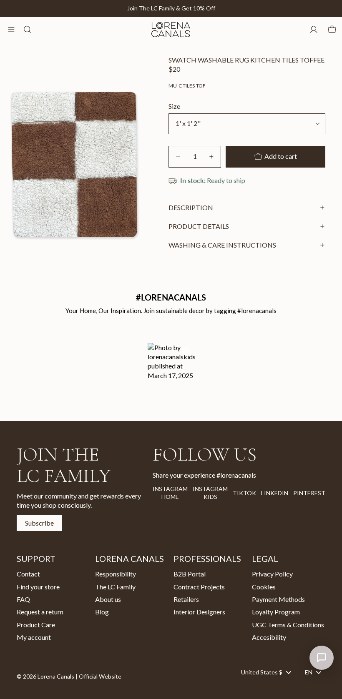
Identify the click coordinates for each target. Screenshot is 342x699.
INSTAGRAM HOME (170, 493)
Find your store (38, 587)
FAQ (23, 599)
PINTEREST (309, 492)
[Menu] (11, 29)
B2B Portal (190, 574)
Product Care (36, 625)
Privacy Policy (272, 574)
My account (34, 637)
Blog (102, 612)
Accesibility (269, 637)
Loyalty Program (276, 612)
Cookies (264, 587)
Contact (28, 574)
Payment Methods (278, 599)
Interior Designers (199, 612)
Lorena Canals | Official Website (79, 676)
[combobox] (265, 672)
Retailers (186, 599)
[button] (171, 370)
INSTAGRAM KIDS (210, 493)
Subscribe (39, 523)
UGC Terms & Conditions (288, 625)
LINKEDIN (274, 492)
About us (108, 599)
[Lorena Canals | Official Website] (170, 29)
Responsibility (115, 574)
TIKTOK (244, 492)
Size (174, 106)
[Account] (313, 29)
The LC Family (115, 587)
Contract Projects (199, 587)
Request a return (40, 612)
